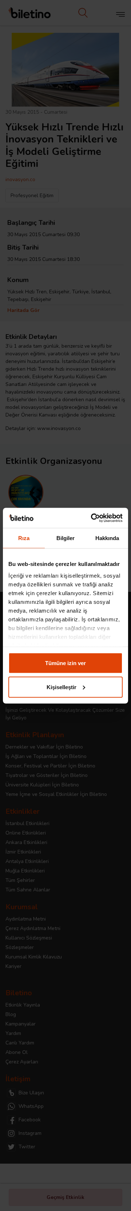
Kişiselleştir (61, 687)
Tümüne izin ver (65, 663)
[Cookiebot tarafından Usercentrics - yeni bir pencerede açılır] (92, 518)
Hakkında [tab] (107, 538)
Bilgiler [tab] (65, 538)
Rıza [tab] (23, 538)
